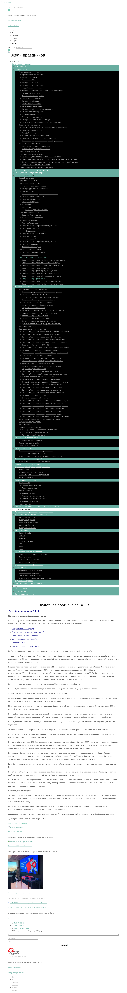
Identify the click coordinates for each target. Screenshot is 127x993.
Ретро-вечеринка (29, 77)
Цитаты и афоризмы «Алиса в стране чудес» (41, 122)
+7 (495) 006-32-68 (19, 923)
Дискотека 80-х (29, 80)
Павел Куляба (25, 533)
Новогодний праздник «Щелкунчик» (38, 363)
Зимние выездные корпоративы (36, 146)
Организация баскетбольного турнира (39, 321)
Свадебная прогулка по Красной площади (41, 263)
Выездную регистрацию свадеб (26, 646)
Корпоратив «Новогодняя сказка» (37, 136)
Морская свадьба (29, 239)
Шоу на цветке (28, 191)
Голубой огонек (29, 133)
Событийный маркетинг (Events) (36, 165)
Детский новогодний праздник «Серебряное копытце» (46, 382)
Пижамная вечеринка (31, 93)
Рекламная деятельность (26, 480)
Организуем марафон (28, 446)
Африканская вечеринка (33, 96)
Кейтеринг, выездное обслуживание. (31, 515)
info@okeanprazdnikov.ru (14, 20)
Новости (15, 61)
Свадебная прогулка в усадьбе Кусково (39, 271)
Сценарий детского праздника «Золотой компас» (44, 340)
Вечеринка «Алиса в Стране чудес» (37, 120)
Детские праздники (23, 287)
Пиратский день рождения (34, 369)
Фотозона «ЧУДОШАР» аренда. (28, 583)
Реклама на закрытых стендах (35, 499)
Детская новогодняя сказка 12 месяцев (39, 377)
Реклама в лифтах (30, 501)
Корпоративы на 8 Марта (30, 151)
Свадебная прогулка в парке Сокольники (40, 273)
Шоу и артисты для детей (30, 422)
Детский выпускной (15, 831)
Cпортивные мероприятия (26, 438)
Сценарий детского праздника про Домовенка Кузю (45, 401)
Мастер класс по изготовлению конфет (39, 430)
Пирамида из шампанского (34, 252)
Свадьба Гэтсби (29, 236)
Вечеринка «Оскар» (30, 101)
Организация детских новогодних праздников (39, 419)
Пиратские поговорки (35, 231)
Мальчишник (28, 204)
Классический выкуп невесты (35, 186)
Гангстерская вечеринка (33, 112)
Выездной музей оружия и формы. (30, 173)
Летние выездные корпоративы (36, 149)
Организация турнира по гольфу (36, 318)
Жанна (22, 544)
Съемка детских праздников (31, 560)
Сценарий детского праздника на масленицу (42, 390)
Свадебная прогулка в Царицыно (37, 268)
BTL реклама (24, 483)
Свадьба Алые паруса (31, 215)
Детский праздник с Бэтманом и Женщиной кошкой (45, 353)
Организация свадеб (24, 175)
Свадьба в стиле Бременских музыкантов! (40, 226)
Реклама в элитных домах (33, 496)
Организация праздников (23, 64)
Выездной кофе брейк (28, 522)
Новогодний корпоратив (29, 125)
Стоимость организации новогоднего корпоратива (44, 128)
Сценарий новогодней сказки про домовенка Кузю (44, 374)
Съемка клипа (25, 557)
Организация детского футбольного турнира (42, 292)
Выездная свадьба (30, 202)
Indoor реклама (25, 491)
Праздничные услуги (21, 509)
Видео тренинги (26, 477)
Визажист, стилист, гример (30, 570)
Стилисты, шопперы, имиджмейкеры (35, 578)
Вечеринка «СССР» (30, 83)
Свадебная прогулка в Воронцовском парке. (41, 276)
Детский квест (25, 424)
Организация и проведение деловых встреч (41, 157)
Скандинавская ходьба (29, 443)
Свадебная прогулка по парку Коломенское (41, 281)
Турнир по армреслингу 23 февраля (20, 893)
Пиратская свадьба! (30, 228)
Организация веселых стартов (35, 295)
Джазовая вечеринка (31, 114)
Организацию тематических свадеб (28, 632)
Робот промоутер (29, 488)
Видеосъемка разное (28, 562)
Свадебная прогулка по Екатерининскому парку (43, 260)
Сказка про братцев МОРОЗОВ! (36, 345)
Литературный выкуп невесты (35, 189)
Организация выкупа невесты (25, 635)
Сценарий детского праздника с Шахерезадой (42, 403)
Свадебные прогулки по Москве (33, 258)
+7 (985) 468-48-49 (13, 26)
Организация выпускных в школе (33, 454)
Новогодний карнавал (32, 130)
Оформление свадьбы (28, 181)
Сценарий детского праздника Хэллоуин (40, 371)
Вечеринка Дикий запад (33, 85)
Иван (21, 546)
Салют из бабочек (30, 220)
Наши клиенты (21, 589)
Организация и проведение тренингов (32, 467)
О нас (14, 586)
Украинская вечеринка (32, 106)
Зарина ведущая (26, 541)
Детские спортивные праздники (33, 289)
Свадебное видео (26, 178)
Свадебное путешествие (33, 197)
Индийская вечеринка (32, 88)
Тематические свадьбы (29, 212)
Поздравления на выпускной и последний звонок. (41, 456)
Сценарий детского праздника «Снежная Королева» (45, 342)
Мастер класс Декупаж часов (35, 432)
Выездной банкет (26, 525)
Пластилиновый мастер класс (35, 435)
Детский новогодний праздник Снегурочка (41, 379)
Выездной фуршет (27, 520)
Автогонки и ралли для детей (35, 316)
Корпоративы (21, 69)
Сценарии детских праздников (32, 329)
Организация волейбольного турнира (39, 305)
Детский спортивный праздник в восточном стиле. (44, 310)
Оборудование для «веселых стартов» (42, 297)
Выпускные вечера (23, 448)
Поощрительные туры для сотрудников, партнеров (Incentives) (50, 159)
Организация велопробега (30, 440)
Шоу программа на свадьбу (31, 249)
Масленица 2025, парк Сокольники (20, 846)
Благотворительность (24, 594)
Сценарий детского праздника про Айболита (42, 387)
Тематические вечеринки (30, 72)
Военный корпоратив (31, 104)
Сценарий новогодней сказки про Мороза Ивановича (45, 348)
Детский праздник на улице (34, 395)
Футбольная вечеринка (32, 117)
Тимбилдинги (21, 67)
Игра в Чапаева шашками (33, 308)
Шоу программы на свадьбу (24, 639)
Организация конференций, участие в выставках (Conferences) (50, 162)
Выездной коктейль (27, 528)
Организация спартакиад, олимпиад (31, 170)
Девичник (26, 207)
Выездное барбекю (27, 517)
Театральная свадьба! (31, 247)
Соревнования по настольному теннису (39, 313)
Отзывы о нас (21, 591)
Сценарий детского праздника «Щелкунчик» (42, 337)
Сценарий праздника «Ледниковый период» (41, 334)
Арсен (21, 549)
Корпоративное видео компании (33, 554)
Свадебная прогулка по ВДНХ (35, 279)
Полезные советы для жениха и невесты (40, 194)
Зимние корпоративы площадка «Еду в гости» (42, 141)
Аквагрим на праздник (29, 573)
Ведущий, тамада (23, 530)
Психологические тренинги (31, 472)
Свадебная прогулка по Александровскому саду (43, 265)
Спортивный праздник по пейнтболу (38, 300)
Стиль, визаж (21, 568)
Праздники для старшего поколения (35, 461)
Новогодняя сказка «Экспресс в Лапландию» (42, 385)
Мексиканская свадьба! (32, 218)
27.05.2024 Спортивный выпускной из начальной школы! (27, 907)
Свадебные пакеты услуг (30, 183)
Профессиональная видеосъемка (29, 552)
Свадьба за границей (31, 199)
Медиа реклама (26, 504)
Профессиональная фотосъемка (29, 565)
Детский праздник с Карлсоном (36, 398)
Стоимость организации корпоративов (36, 167)
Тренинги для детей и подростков (34, 475)
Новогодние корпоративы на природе (39, 138)
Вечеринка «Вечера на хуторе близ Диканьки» (42, 90)
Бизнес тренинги (26, 469)
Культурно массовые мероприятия (30, 464)
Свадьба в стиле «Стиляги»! (34, 234)
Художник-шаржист (24, 581)
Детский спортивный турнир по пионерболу (41, 324)
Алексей (22, 538)
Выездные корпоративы (29, 144)
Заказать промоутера (31, 485)
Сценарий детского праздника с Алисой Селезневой (45, 332)
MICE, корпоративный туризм (31, 154)
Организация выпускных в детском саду (36, 451)
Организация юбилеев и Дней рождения (33, 459)
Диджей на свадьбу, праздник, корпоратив (34, 512)
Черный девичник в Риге (36, 210)
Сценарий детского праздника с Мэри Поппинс (43, 393)
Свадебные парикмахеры (30, 575)
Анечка (22, 536)
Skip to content (6, 2)
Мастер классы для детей (30, 427)
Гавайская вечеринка (31, 98)
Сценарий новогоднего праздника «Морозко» (42, 361)
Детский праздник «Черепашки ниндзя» (40, 350)
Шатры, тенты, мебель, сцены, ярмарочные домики (37, 507)
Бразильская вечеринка (32, 75)
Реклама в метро (29, 493)
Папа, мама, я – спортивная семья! (37, 303)
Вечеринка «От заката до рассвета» (38, 109)
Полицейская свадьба (32, 223)
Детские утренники (27, 326)
